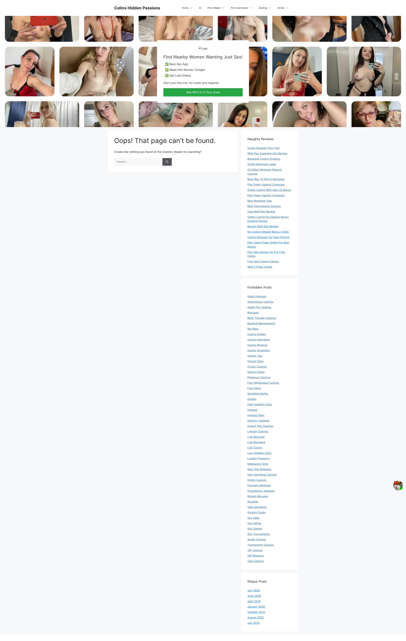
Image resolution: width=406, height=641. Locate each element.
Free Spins (254, 388)
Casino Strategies (258, 350)
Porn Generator (239, 7)
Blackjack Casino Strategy (263, 158)
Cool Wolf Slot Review (261, 211)
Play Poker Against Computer (266, 184)
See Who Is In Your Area (203, 92)
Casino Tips (254, 355)
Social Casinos (256, 539)
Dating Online (256, 372)
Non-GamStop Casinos (262, 474)
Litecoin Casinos (257, 431)
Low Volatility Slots (259, 453)
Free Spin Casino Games (263, 261)
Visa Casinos (255, 561)
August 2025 (255, 617)
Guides (251, 399)
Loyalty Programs (258, 458)
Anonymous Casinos (260, 301)
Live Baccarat (256, 436)
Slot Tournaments (258, 534)
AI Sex (281, 7)
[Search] (167, 162)
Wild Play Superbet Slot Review (267, 153)
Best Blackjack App (259, 200)
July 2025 (253, 622)
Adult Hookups (256, 296)
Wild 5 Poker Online (259, 266)
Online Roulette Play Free (263, 148)
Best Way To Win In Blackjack (266, 179)
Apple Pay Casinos (259, 307)
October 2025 (256, 612)
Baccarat (253, 312)
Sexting (263, 7)
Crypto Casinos (257, 366)
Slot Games (254, 528)
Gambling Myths (257, 393)
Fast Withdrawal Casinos (263, 382)
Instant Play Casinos (260, 426)
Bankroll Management (261, 323)
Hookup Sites (255, 415)
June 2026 (254, 595)
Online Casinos (256, 480)
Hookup (252, 409)
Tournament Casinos (260, 544)
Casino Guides (256, 334)
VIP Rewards (255, 555)
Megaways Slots (257, 463)
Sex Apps (253, 517)
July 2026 (253, 590)
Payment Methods (259, 485)
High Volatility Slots (259, 404)
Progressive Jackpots (261, 490)
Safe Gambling (256, 507)
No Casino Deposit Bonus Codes (268, 231)
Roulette (252, 501)
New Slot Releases (259, 469)
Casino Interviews (258, 339)
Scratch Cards (256, 512)
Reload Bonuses (257, 496)
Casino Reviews (257, 345)
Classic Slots (255, 361)
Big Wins (252, 328)
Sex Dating (254, 523)
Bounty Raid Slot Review (262, 226)
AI (200, 7)
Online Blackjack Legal (261, 164)
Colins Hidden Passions (137, 8)
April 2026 (254, 601)
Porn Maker (214, 7)
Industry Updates (258, 420)
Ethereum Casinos (259, 377)
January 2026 (256, 606)
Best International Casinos (264, 206)
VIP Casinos (255, 550)
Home (185, 7)
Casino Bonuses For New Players (268, 237)
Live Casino (254, 447)
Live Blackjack (256, 442)
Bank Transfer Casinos (261, 318)
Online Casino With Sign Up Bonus (269, 190)
